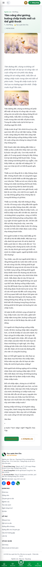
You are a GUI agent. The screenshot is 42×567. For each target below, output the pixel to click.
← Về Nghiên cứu (27, 439)
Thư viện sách (6, 505)
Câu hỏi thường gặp (8, 533)
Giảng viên (5, 495)
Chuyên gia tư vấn (8, 498)
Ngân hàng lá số (7, 508)
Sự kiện (4, 511)
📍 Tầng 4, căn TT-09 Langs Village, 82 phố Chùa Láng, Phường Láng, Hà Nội (19, 467)
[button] (8, 3)
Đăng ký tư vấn (11, 439)
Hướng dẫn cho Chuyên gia (11, 530)
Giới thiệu (5, 545)
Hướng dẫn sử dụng (8, 526)
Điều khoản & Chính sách (10, 548)
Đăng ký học (6, 520)
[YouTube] (8, 483)
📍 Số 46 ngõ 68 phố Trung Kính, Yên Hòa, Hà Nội (19, 471)
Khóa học (5, 492)
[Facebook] (4, 483)
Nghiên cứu (7, 12)
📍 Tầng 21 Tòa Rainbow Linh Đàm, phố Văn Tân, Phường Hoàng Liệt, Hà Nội (19, 475)
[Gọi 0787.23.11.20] (18, 483)
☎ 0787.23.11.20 (7, 479)
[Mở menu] (3, 3)
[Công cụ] (25, 2)
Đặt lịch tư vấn (7, 523)
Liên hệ (4, 536)
